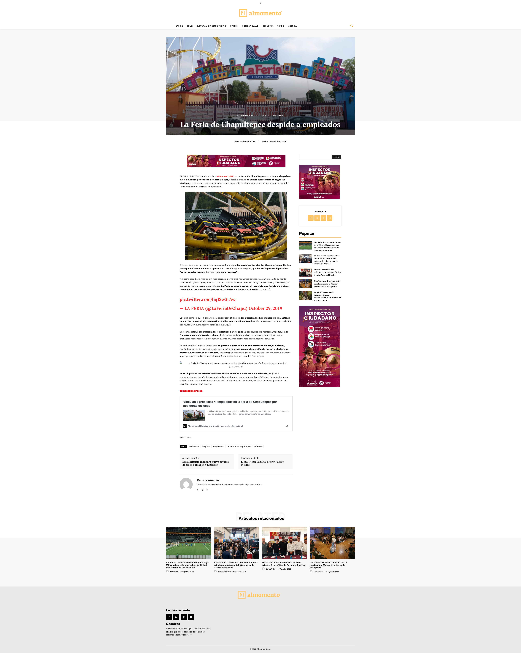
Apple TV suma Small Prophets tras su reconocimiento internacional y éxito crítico (327, 296)
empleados (218, 446)
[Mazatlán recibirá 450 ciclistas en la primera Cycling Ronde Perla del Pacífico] (305, 272)
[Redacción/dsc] (186, 484)
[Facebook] (198, 489)
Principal (277, 116)
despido (206, 446)
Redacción (174, 572)
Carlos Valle (270, 569)
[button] (334, 26)
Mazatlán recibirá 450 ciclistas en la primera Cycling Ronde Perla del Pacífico (327, 272)
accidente (194, 446)
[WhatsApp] (329, 218)
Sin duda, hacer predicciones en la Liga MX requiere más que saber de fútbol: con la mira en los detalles (327, 246)
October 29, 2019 (265, 308)
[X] (207, 489)
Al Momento (245, 116)
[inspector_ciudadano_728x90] (236, 166)
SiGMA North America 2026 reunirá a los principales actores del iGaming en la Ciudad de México (326, 259)
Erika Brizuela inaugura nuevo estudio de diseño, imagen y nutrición (205, 463)
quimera (258, 446)
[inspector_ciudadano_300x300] (319, 198)
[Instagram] (202, 489)
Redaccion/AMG (224, 572)
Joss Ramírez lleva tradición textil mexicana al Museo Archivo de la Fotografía (327, 284)
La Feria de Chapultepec (239, 446)
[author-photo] (168, 571)
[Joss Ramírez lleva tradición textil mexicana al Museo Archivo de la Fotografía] (305, 283)
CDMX (262, 116)
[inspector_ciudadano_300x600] (319, 386)
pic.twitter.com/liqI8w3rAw (207, 299)
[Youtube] (191, 617)
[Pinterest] (323, 218)
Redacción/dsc (247, 141)
